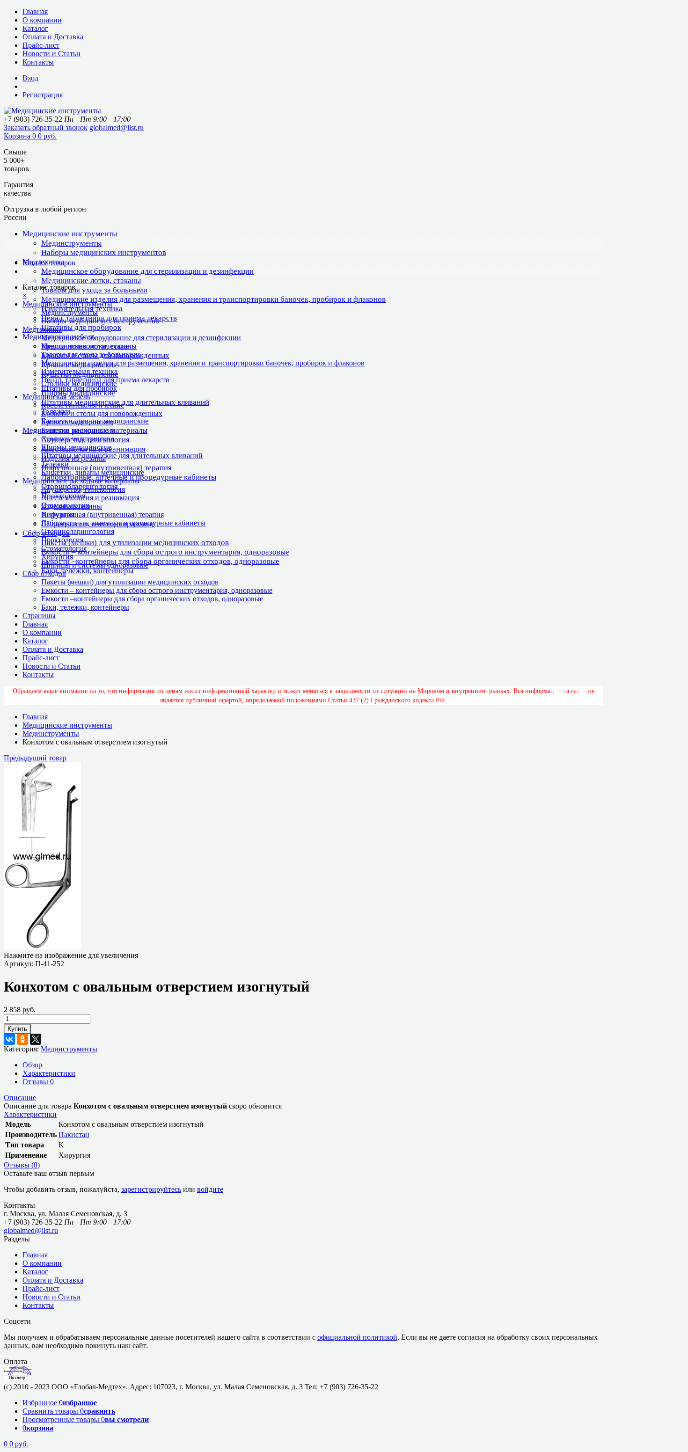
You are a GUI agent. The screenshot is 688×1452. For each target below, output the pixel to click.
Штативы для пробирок (81, 327)
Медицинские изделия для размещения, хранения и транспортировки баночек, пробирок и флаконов (213, 299)
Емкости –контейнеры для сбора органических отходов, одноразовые (160, 561)
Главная (35, 11)
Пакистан (74, 1134)
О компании (42, 20)
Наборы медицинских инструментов (103, 252)
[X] (35, 1039)
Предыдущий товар (35, 758)
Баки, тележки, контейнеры (87, 570)
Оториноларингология (77, 531)
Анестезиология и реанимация (90, 498)
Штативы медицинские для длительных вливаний (125, 402)
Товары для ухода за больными (94, 289)
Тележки (55, 464)
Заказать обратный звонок (46, 127)
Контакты (38, 62)
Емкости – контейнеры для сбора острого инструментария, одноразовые (165, 551)
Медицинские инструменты (69, 233)
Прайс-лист (40, 45)
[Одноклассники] (22, 1039)
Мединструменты (71, 243)
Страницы (39, 616)
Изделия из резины (71, 506)
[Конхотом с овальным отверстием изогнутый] (42, 947)
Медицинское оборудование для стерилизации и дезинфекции (147, 271)
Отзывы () (22, 1165)
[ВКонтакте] (9, 1039)
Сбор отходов (44, 573)
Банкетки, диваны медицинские (92, 472)
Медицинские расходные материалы (80, 481)
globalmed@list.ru (116, 127)
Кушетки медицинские (78, 430)
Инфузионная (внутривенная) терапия (106, 467)
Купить (17, 1028)
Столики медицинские (77, 439)
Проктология (62, 540)
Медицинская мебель (56, 397)
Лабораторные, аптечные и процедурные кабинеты (123, 523)
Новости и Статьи (51, 54)
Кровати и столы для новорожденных (101, 413)
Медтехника (42, 329)
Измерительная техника (79, 371)
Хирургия (57, 557)
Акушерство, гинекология (83, 489)
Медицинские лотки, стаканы (91, 280)
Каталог (35, 28)
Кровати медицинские (77, 422)
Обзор (32, 1065)
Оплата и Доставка (52, 37)
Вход (30, 78)
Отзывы (38, 1082)
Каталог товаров (48, 263)
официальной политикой (357, 1337)
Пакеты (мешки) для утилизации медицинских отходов (135, 542)
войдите (210, 1189)
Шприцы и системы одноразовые (94, 565)
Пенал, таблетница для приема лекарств (105, 380)
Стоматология (64, 548)
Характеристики (48, 1073)
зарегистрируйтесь (151, 1189)
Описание (20, 1098)
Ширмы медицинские (76, 447)
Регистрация (42, 95)
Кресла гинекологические (82, 405)
